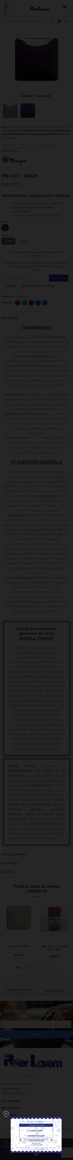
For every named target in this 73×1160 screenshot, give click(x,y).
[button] (6, 1114)
